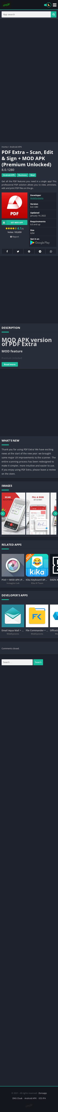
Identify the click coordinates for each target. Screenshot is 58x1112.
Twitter (18, 251)
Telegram (40, 251)
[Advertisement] (29, 51)
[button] (53, 14)
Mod (32, 175)
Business (22, 175)
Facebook (7, 251)
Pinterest (29, 251)
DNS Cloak (17, 1098)
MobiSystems (36, 198)
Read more (9, 364)
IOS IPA (42, 1098)
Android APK (16, 146)
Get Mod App (17, 222)
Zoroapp (43, 1093)
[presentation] (3, 514)
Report (15, 236)
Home (5, 146)
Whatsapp (51, 251)
